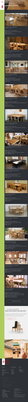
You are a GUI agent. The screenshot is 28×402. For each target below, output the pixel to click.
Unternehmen (13, 367)
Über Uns (12, 369)
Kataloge (20, 369)
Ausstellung (13, 372)
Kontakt (12, 371)
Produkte (3, 367)
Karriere (12, 370)
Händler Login (21, 371)
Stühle (3, 369)
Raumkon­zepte (4, 370)
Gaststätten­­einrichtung (5, 372)
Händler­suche (21, 370)
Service (20, 367)
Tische (3, 371)
